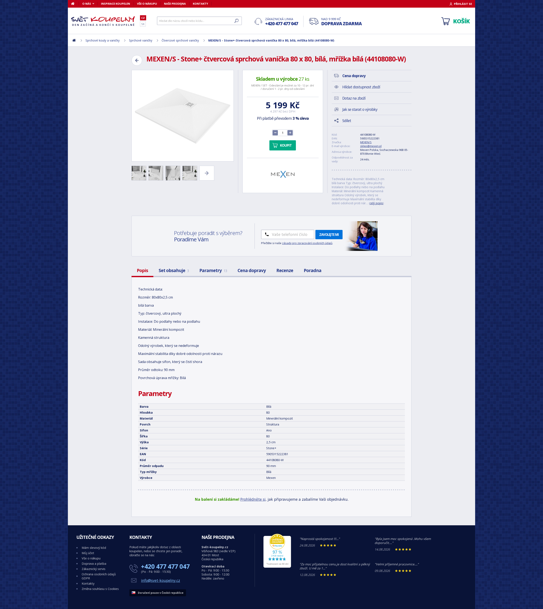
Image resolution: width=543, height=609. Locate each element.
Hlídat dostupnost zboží (361, 86)
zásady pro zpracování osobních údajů (307, 243)
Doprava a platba (94, 564)
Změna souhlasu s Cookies (100, 589)
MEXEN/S (366, 142)
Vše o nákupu (147, 4)
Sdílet (346, 120)
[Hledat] (236, 21)
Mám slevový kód (94, 548)
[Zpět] (137, 60)
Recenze (284, 270)
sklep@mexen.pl (371, 146)
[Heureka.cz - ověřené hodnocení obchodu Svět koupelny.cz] (277, 567)
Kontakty (200, 4)
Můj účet (88, 553)
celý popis (376, 203)
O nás (86, 4)
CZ (143, 18)
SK (142, 24)
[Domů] (75, 3)
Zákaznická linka (281, 21)
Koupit (286, 145)
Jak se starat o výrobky (359, 109)
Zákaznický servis (93, 569)
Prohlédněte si (253, 499)
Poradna (312, 270)
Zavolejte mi (329, 234)
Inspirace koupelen (115, 4)
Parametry (213, 270)
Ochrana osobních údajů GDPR (99, 576)
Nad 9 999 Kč (341, 21)
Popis (142, 270)
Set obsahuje (174, 270)
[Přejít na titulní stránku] (103, 21)
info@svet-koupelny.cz (160, 580)
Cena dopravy (252, 270)
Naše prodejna (175, 4)
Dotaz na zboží (353, 98)
